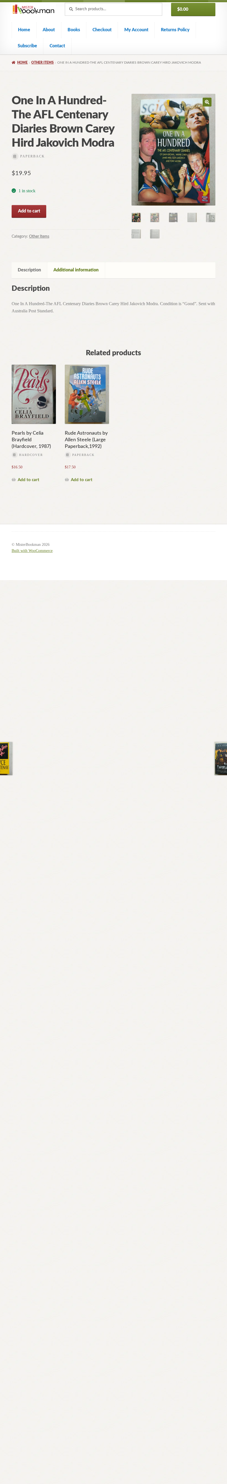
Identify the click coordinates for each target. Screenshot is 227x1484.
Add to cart (29, 211)
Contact (57, 46)
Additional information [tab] (76, 270)
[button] (207, 102)
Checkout (102, 30)
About (49, 30)
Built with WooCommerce (32, 551)
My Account (136, 30)
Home (24, 30)
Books (74, 30)
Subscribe (27, 46)
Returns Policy (175, 30)
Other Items (42, 62)
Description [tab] (29, 270)
